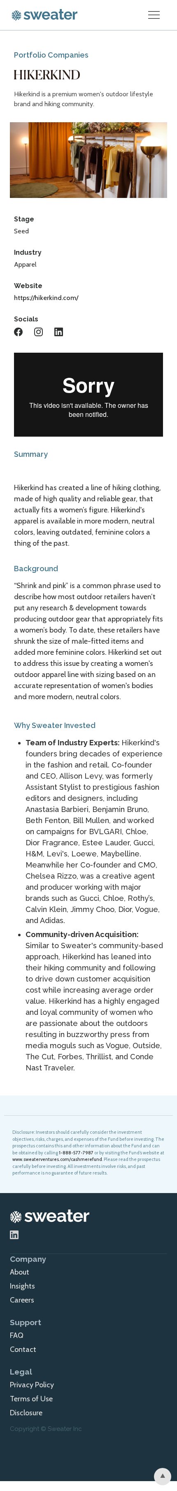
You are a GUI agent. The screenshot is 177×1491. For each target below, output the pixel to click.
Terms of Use (31, 1398)
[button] (153, 15)
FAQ (16, 1335)
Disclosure (26, 1412)
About (19, 1272)
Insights (22, 1286)
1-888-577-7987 (76, 1153)
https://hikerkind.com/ (46, 298)
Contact (23, 1349)
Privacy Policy (32, 1384)
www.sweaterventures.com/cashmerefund (57, 1159)
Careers (22, 1300)
